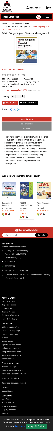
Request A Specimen (10, 406)
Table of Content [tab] (26, 124)
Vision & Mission (8, 301)
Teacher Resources (10, 334)
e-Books (5, 338)
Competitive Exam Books (11, 352)
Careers (5, 413)
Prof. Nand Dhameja (16, 69)
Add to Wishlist (29, 103)
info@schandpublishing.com (16, 270)
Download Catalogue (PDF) (13, 374)
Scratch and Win (8, 359)
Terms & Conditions (9, 319)
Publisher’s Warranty (10, 315)
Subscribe (41, 235)
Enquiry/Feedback (9, 410)
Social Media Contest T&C (12, 355)
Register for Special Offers (12, 370)
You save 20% (33, 90)
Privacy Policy (7, 308)
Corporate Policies (9, 305)
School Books (7, 341)
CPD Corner (6, 388)
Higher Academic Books (19, 24)
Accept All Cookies (36, 426)
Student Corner (7, 391)
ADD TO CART (10, 103)
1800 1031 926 (10, 262)
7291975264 (10, 266)
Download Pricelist (10, 378)
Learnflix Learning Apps (11, 331)
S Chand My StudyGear (10, 327)
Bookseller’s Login (9, 367)
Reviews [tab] (26, 128)
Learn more (20, 426)
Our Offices (6, 399)
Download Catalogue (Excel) (14, 383)
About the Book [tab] (27, 119)
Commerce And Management (17, 27)
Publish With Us (8, 403)
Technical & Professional (11, 348)
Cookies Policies (8, 312)
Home (4, 24)
